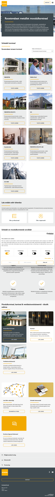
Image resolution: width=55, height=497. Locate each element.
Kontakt (47, 2)
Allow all (45, 262)
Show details (48, 258)
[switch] (21, 253)
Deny (10, 262)
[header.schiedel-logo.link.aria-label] (4, 2)
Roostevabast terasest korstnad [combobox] (39, 51)
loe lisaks (14, 339)
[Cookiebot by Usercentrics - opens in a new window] (47, 234)
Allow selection (27, 262)
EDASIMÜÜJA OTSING (14, 411)
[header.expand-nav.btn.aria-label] (52, 2)
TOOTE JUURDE (14, 88)
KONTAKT (27, 479)
